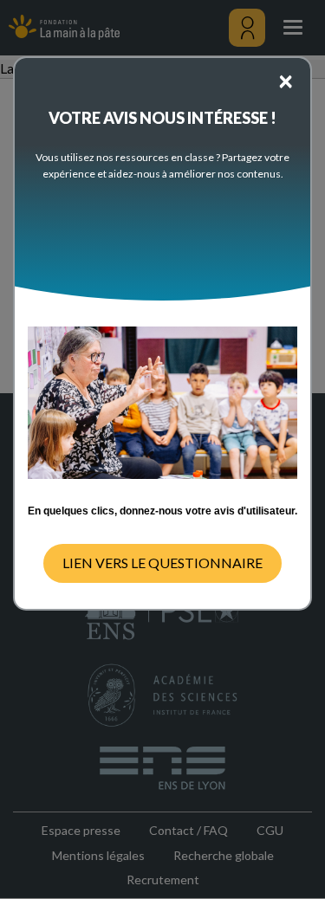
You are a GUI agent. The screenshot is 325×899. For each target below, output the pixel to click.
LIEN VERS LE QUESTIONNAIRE (162, 562)
